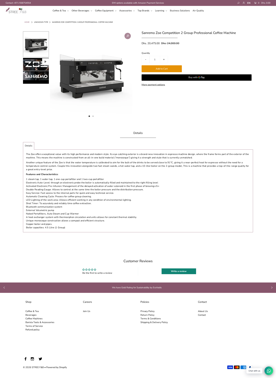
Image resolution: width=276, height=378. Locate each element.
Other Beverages (81, 10)
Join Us (86, 311)
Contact (202, 315)
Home (26, 22)
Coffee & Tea (59, 10)
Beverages (31, 315)
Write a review (179, 271)
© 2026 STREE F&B (33, 367)
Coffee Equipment (104, 10)
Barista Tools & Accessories (39, 322)
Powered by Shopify (56, 367)
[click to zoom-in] (127, 36)
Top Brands (144, 10)
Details (28, 145)
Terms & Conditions (150, 318)
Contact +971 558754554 (18, 2)
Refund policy (32, 329)
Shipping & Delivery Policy (154, 322)
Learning (160, 10)
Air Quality (198, 10)
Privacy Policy (147, 311)
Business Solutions (180, 10)
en (248, 3)
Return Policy (147, 315)
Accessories (125, 10)
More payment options (153, 84)
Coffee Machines (34, 318)
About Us (203, 311)
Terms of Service (34, 326)
